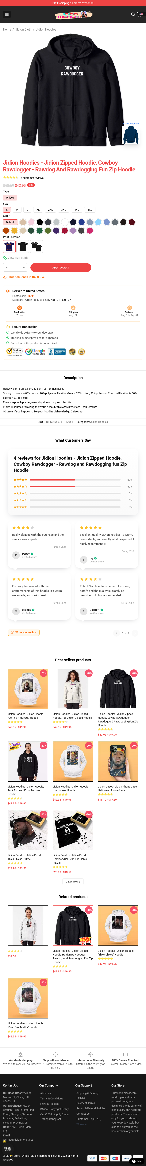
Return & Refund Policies (90, 1108)
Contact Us (83, 1113)
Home (7, 29)
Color (6, 215)
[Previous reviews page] (116, 633)
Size (5, 203)
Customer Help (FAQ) (88, 1118)
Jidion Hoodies (46, 29)
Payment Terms (85, 1103)
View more (73, 881)
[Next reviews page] (135, 633)
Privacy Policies (49, 1103)
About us (45, 1093)
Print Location (11, 237)
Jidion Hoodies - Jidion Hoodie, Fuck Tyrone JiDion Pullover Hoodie (26, 790)
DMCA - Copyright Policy (54, 1109)
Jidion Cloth (23, 29)
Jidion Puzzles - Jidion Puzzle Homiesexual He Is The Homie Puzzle (70, 859)
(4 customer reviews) (32, 177)
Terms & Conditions (51, 1098)
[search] (133, 14)
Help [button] (139, 1161)
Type (6, 191)
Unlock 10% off (7, 1149)
